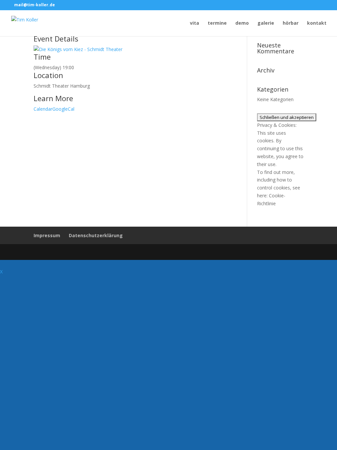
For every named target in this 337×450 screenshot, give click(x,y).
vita (194, 23)
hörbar (290, 23)
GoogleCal (63, 109)
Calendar (43, 109)
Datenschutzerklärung (96, 235)
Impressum (47, 235)
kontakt (316, 23)
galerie (265, 23)
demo (242, 23)
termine (217, 23)
